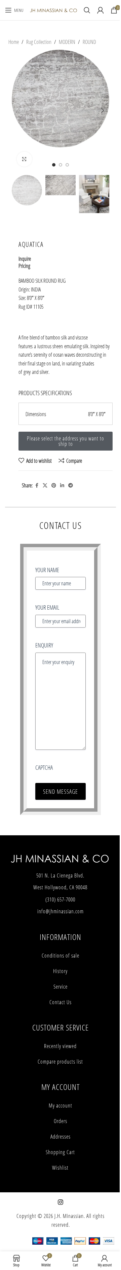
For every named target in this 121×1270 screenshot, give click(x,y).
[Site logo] (53, 9)
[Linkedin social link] (62, 485)
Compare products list (60, 1061)
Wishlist (60, 1167)
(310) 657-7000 (60, 899)
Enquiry (44, 645)
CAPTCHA (44, 767)
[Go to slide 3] (67, 165)
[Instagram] (60, 1202)
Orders (60, 1121)
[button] (18, 110)
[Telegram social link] (70, 485)
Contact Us (60, 1002)
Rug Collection (38, 41)
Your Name (47, 570)
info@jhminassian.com (60, 911)
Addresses (60, 1136)
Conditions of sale (60, 955)
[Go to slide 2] (60, 165)
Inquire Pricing (24, 262)
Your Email (47, 607)
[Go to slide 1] (53, 165)
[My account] (100, 10)
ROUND (89, 41)
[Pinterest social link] (53, 485)
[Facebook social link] (37, 485)
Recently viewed (60, 1046)
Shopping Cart (60, 1152)
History (60, 971)
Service (60, 986)
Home (13, 41)
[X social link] (45, 485)
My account (60, 1105)
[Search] (87, 10)
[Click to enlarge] (24, 159)
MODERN (67, 41)
